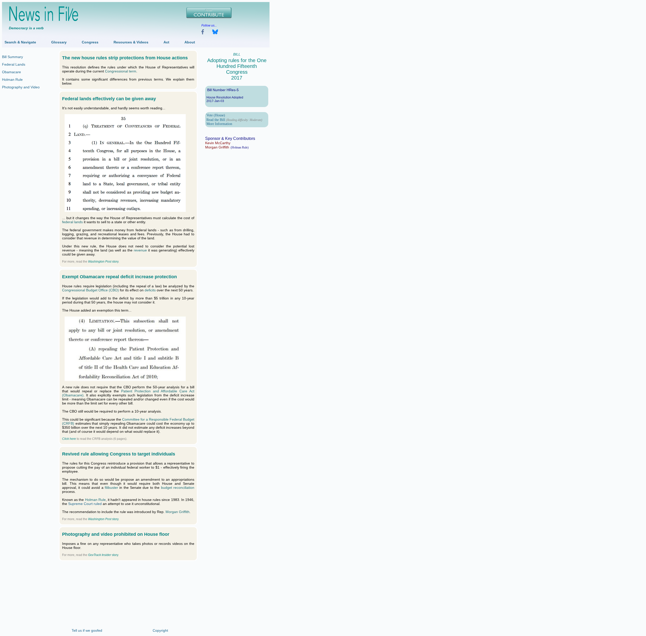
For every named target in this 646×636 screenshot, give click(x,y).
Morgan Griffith (217, 147)
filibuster (111, 488)
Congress (90, 42)
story (103, 261)
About (189, 42)
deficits (150, 290)
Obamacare (11, 72)
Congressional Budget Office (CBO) (90, 290)
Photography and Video (21, 87)
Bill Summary (12, 57)
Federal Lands (13, 64)
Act (166, 42)
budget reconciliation (177, 488)
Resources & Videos (131, 42)
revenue (140, 250)
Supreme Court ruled (85, 504)
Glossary (59, 42)
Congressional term (120, 71)
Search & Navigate (20, 42)
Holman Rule (12, 80)
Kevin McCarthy (217, 143)
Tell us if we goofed (87, 630)
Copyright (160, 630)
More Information (219, 124)
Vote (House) (215, 115)
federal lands (72, 222)
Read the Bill (215, 120)
